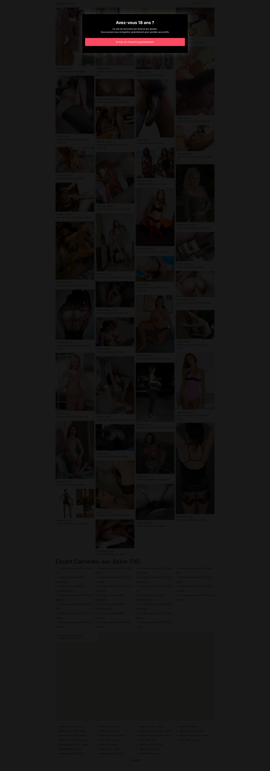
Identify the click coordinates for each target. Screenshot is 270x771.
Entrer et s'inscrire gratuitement (135, 42)
